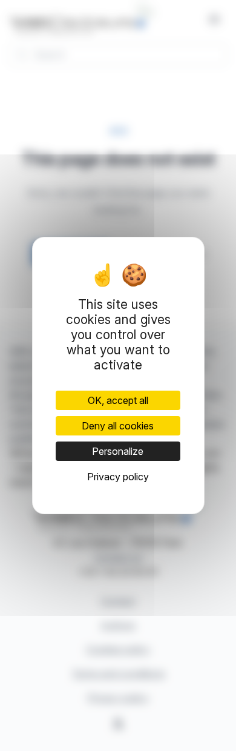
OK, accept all (118, 400)
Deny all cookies (118, 426)
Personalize (117, 451)
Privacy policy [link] (118, 477)
